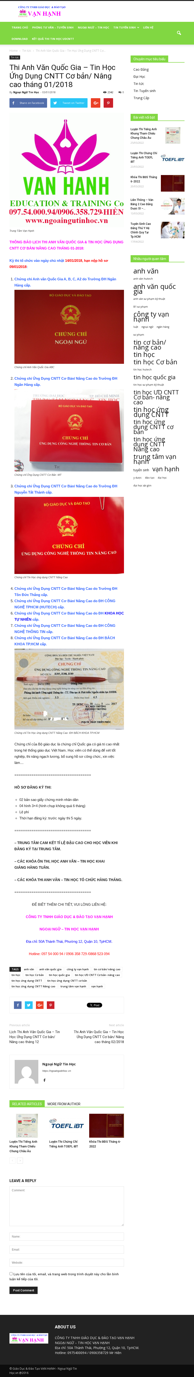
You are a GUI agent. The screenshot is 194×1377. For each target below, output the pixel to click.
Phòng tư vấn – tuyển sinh (53, 27)
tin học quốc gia (59, 975)
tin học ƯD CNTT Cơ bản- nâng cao (97, 975)
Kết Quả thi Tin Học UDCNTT (53, 39)
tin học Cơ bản (35, 975)
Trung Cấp (141, 98)
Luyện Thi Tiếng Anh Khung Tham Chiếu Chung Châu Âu (23, 1146)
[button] (179, 33)
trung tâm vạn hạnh (73, 986)
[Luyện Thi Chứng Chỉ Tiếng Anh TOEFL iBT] (66, 1126)
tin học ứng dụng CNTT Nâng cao (33, 986)
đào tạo (149, 477)
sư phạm (138, 334)
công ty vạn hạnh (78, 969)
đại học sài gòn (142, 485)
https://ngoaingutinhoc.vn (56, 1070)
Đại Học (139, 76)
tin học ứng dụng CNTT (27, 980)
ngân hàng (163, 326)
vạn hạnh (97, 986)
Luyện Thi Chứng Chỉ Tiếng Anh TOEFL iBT (144, 157)
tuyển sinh (141, 470)
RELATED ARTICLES (27, 1104)
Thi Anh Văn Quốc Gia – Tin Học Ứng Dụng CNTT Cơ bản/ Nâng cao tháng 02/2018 (99, 1037)
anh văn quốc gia (50, 969)
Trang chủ (20, 27)
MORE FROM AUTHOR (64, 1104)
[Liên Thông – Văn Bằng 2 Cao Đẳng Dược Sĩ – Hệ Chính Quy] (173, 206)
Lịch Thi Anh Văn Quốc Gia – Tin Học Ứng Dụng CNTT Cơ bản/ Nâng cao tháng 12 (34, 1037)
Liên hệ (148, 27)
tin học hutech (142, 369)
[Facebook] (46, 1080)
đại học (162, 477)
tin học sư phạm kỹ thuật (148, 384)
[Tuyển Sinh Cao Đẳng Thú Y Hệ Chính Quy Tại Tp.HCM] (173, 230)
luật (135, 326)
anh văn (29, 969)
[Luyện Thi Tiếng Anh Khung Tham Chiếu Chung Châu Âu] (26, 1126)
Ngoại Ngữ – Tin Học (93, 27)
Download (20, 39)
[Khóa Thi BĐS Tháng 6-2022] (106, 1126)
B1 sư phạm (140, 306)
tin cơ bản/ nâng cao (107, 969)
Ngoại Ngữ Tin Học (26, 92)
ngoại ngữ (147, 326)
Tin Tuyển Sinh (124, 27)
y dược (137, 477)
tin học (16, 975)
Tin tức (15, 57)
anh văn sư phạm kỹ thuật (149, 298)
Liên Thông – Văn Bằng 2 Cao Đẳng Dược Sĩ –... (142, 204)
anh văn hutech (143, 278)
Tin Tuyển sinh (144, 90)
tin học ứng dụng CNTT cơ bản (67, 980)
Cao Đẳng (141, 69)
